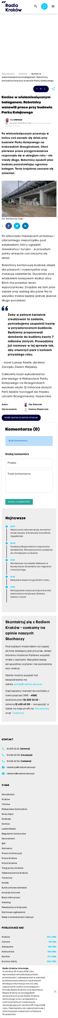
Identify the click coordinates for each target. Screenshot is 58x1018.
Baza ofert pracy (11, 898)
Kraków (23, 74)
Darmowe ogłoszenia (13, 912)
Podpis (12, 463)
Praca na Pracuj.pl (12, 853)
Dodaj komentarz (19, 501)
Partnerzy (7, 848)
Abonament (8, 839)
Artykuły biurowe (11, 893)
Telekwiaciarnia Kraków (15, 873)
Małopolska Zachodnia (14, 809)
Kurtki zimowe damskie (14, 888)
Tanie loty (7, 878)
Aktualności (8, 74)
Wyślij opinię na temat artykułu (21, 418)
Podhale (6, 819)
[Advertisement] (29, 43)
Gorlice (6, 824)
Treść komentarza (19, 474)
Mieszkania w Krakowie (14, 907)
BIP (3, 844)
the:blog (6, 902)
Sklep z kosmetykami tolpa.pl (17, 917)
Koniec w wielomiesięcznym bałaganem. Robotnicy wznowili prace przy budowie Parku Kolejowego (28, 77)
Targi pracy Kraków (12, 868)
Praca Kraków (9, 858)
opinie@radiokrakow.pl (27, 684)
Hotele (5, 883)
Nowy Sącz (7, 814)
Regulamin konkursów (14, 834)
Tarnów (6, 804)
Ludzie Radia (9, 829)
